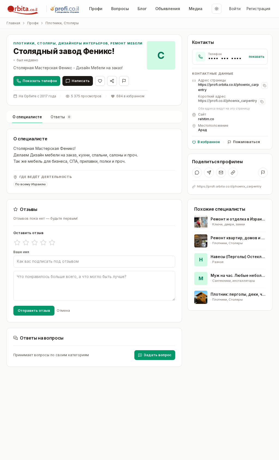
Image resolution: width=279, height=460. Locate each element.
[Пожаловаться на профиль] (263, 172)
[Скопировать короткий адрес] (262, 101)
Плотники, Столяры (62, 23)
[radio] (17, 242)
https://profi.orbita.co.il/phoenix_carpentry (228, 87)
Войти (235, 9)
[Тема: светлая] (217, 9)
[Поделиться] (112, 81)
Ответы (60, 117)
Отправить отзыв (34, 310)
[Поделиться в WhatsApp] (197, 172)
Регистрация (258, 9)
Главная (13, 23)
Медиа (195, 8)
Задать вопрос (157, 355)
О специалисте (27, 117)
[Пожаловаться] (124, 81)
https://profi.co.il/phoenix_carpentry (227, 101)
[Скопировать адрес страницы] (264, 85)
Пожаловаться (246, 142)
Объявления (167, 8)
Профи (95, 8)
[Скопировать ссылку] (233, 172)
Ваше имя (21, 252)
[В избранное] (100, 81)
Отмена (63, 310)
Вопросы (120, 8)
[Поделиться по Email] (221, 172)
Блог (142, 8)
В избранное (209, 142)
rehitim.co (206, 119)
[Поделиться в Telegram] (209, 172)
